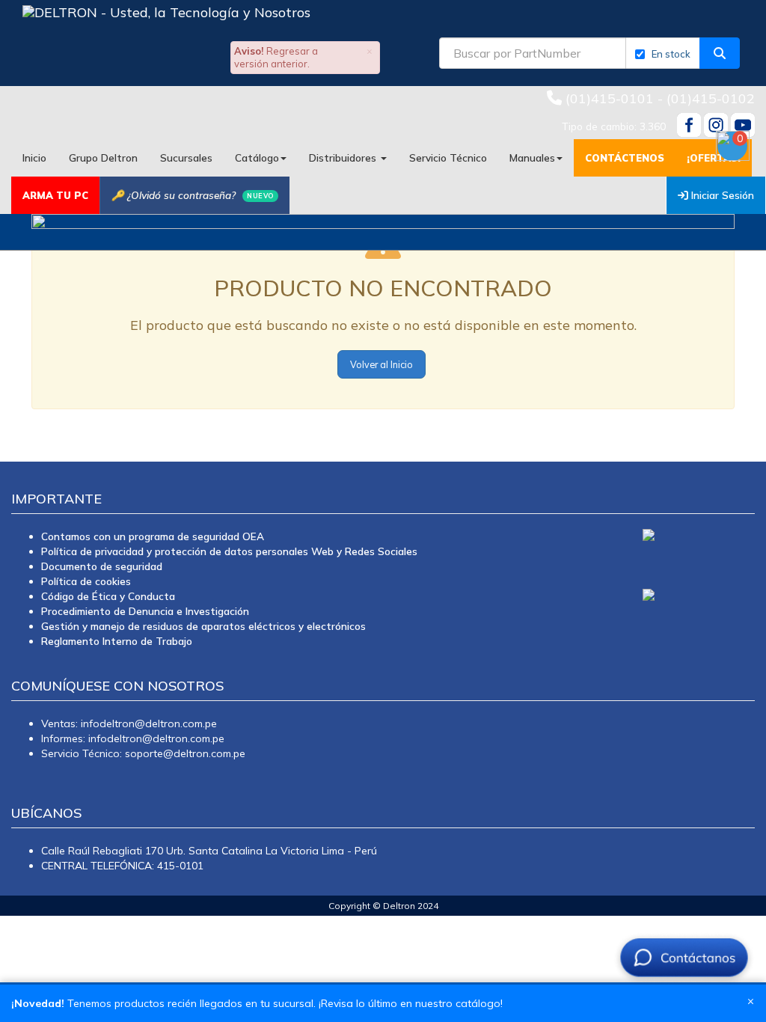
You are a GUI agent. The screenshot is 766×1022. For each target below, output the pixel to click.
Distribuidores (344, 157)
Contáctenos (624, 158)
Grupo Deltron (103, 157)
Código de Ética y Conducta (108, 596)
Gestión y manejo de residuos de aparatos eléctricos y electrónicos (203, 625)
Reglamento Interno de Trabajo (116, 640)
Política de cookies (86, 581)
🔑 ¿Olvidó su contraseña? (192, 195)
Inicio (34, 157)
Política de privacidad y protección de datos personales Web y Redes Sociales (229, 551)
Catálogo (257, 157)
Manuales (532, 157)
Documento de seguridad (101, 566)
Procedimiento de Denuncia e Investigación (145, 611)
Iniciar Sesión (721, 195)
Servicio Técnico (448, 157)
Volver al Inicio (381, 364)
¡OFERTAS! (714, 158)
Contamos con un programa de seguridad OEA (152, 536)
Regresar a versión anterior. (276, 57)
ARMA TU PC (55, 195)
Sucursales (186, 157)
